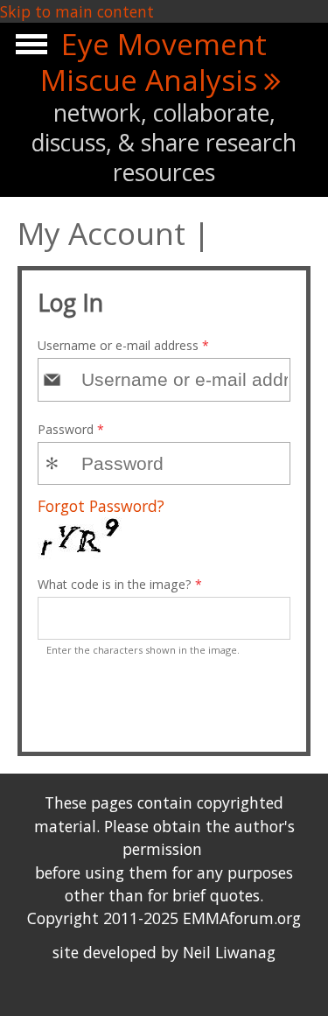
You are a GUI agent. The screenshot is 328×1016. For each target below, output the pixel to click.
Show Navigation (29, 49)
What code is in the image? (120, 584)
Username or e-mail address (123, 345)
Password (71, 429)
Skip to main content (77, 11)
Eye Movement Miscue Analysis (153, 61)
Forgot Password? (101, 505)
